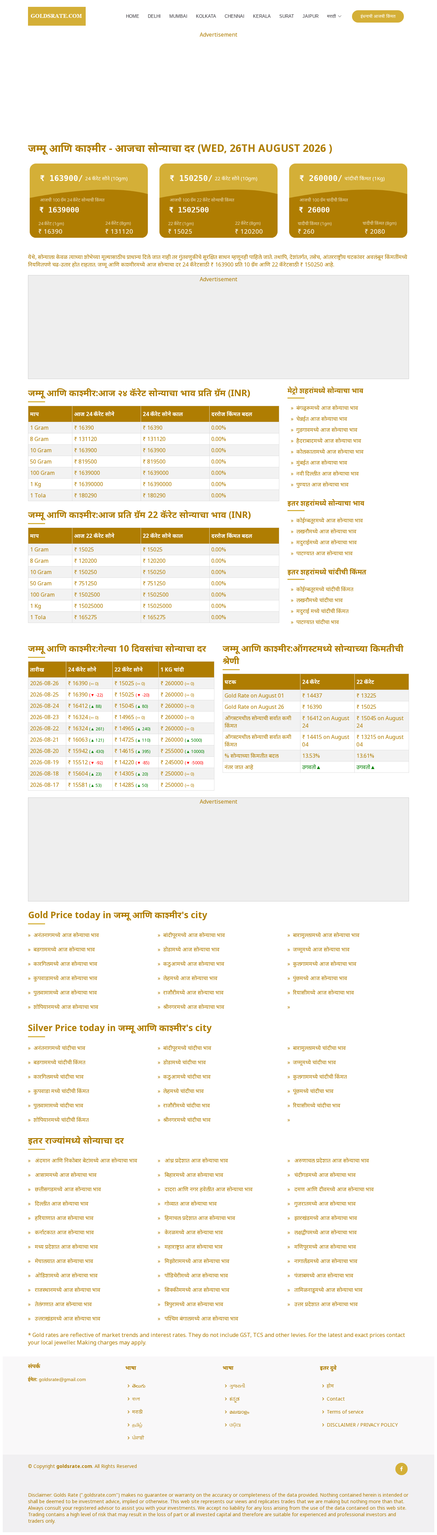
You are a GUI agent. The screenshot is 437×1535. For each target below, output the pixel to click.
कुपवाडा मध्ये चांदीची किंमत (61, 1091)
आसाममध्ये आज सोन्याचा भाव (65, 1175)
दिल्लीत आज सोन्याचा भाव (60, 1203)
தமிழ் (137, 1424)
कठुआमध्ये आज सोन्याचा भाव (193, 963)
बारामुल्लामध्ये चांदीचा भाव (319, 1048)
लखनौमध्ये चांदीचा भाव (319, 600)
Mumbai (178, 16)
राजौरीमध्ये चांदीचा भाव (186, 1105)
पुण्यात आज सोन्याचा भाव (322, 484)
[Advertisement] (218, 86)
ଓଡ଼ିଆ (235, 1424)
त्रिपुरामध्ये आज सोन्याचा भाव (193, 1304)
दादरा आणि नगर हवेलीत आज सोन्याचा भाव (208, 1189)
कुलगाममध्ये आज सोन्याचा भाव (324, 963)
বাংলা (136, 1398)
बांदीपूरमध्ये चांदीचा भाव (187, 1048)
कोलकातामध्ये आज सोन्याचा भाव (330, 451)
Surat (286, 16)
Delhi (154, 16)
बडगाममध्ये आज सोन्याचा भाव (64, 949)
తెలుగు (138, 1385)
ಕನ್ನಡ (234, 1398)
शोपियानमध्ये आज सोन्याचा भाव (65, 1007)
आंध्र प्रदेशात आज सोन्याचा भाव (195, 1160)
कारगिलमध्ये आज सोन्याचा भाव (65, 963)
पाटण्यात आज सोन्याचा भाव (324, 553)
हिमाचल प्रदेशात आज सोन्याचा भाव (199, 1218)
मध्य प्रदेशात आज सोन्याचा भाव (65, 1246)
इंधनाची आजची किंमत (378, 16)
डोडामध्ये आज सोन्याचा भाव (191, 949)
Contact (336, 1398)
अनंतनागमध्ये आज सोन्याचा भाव (66, 935)
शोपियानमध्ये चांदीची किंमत (61, 1119)
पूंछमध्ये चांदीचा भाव (313, 1091)
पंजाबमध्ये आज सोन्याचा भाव (323, 1275)
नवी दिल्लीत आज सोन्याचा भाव (327, 473)
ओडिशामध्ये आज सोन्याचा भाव (65, 1275)
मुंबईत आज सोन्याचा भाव (321, 462)
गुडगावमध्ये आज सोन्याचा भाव (326, 429)
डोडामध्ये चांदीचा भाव (184, 1062)
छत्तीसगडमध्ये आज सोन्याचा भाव (67, 1189)
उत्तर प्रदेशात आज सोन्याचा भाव (325, 1304)
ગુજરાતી (237, 1385)
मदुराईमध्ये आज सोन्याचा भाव (326, 542)
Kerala (262, 16)
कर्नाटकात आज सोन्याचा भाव (63, 1232)
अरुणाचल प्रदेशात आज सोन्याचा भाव (331, 1160)
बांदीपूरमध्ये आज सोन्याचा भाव (194, 935)
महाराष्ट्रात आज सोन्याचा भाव (193, 1246)
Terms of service (345, 1411)
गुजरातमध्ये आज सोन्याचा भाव (324, 1203)
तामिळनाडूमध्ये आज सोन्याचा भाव (328, 1289)
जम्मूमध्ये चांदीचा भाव (314, 1062)
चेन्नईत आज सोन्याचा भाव (321, 418)
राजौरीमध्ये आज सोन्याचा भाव (193, 992)
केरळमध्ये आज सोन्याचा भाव (193, 1232)
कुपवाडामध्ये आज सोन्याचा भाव (65, 978)
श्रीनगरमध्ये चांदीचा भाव (187, 1119)
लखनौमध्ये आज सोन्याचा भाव (326, 531)
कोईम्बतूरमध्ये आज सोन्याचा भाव (329, 520)
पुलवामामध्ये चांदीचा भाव (58, 1105)
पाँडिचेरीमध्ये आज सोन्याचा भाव (195, 1275)
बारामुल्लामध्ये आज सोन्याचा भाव (326, 935)
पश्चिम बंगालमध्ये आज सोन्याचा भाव (200, 1318)
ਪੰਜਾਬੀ (138, 1437)
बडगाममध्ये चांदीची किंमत (59, 1062)
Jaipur (310, 16)
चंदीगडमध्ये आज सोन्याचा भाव (324, 1175)
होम (330, 1385)
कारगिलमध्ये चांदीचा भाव (58, 1076)
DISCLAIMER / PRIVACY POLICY (362, 1424)
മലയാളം (239, 1411)
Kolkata (206, 16)
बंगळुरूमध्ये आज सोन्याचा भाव (327, 408)
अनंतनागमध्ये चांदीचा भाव (59, 1048)
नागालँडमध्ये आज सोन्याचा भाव (325, 1261)
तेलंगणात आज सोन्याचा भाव (62, 1304)
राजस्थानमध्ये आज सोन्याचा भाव (66, 1289)
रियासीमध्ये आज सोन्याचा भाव (323, 992)
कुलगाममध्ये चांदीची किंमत (320, 1076)
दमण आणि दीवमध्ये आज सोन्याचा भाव (333, 1189)
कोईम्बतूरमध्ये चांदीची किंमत (324, 589)
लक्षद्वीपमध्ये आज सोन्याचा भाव (325, 1232)
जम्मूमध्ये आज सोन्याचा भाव (321, 949)
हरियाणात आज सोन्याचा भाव (63, 1218)
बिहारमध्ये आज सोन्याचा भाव (193, 1175)
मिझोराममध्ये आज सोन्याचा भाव (196, 1261)
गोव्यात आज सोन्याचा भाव (190, 1203)
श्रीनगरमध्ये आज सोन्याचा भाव (193, 1007)
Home (132, 16)
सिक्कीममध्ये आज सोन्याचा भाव (196, 1289)
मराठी (137, 1411)
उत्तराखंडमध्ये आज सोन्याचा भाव (66, 1318)
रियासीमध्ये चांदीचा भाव (316, 1105)
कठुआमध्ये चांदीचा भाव (187, 1076)
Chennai (234, 16)
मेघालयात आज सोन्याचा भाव (63, 1261)
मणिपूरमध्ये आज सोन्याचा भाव (324, 1246)
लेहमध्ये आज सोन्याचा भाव (190, 978)
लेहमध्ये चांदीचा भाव (183, 1091)
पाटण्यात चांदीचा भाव (317, 622)
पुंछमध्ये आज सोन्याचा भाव (320, 978)
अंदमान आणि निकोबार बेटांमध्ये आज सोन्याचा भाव (85, 1160)
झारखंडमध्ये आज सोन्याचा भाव (325, 1218)
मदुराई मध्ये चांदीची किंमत (322, 611)
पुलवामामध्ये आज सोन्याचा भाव (65, 992)
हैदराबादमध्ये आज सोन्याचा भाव (328, 440)
